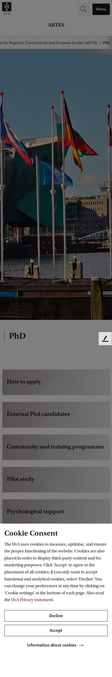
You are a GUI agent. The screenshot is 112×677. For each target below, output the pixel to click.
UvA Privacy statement (32, 599)
